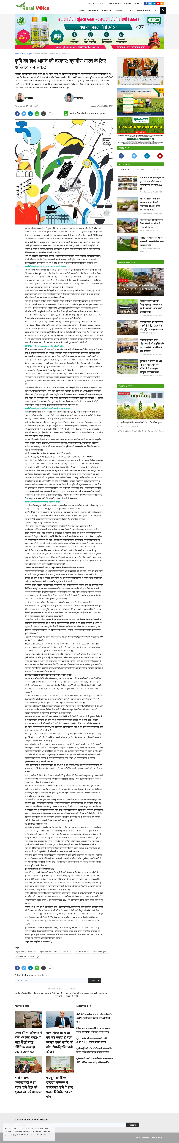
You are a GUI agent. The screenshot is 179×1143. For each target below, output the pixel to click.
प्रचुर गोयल (78, 97)
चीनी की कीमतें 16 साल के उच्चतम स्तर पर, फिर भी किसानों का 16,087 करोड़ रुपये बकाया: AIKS (150, 203)
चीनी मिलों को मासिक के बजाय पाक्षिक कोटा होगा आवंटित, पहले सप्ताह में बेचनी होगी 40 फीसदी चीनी (94, 1018)
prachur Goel (21, 956)
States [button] (118, 10)
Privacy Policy (157, 1137)
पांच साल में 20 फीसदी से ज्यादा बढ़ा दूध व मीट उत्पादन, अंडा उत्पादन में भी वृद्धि (87, 994)
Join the (87, 113)
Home (81, 10)
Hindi (138, 3)
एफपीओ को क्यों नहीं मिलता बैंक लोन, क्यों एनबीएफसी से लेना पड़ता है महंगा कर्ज (38, 994)
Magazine (127, 3)
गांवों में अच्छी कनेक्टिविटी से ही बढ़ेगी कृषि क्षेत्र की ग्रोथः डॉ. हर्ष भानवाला (28, 1084)
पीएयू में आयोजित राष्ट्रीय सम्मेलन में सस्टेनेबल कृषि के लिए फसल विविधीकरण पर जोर (59, 1087)
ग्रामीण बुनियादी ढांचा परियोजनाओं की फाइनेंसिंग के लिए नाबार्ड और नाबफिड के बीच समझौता (152, 344)
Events (130, 10)
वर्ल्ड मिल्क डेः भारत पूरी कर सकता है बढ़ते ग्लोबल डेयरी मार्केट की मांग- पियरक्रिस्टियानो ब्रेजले (59, 1042)
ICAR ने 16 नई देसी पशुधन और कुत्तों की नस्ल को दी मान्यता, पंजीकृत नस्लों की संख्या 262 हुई (152, 182)
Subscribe (94, 980)
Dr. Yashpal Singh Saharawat (150, 247)
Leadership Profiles (114, 3)
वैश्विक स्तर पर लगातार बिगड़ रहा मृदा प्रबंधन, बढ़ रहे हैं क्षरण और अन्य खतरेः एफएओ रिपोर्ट (151, 305)
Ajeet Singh (144, 332)
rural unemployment (100, 952)
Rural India (32, 952)
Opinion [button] (92, 10)
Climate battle (66, 952)
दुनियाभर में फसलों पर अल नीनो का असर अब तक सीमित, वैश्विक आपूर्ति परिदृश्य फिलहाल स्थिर (151, 365)
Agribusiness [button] (143, 10)
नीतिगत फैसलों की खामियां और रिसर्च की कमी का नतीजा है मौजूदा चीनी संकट (151, 222)
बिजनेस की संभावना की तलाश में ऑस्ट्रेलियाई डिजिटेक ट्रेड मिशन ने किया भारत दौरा (140, 423)
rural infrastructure (82, 952)
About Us (100, 3)
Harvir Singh (34, 956)
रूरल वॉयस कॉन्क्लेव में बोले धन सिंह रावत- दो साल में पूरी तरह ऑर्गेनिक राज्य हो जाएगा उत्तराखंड (28, 1042)
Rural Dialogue (27, 54)
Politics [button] (106, 10)
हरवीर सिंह (29, 97)
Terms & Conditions (141, 1137)
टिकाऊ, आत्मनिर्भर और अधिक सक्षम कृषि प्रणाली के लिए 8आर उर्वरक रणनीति (152, 240)
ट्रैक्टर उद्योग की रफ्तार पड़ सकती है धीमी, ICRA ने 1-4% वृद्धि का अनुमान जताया (151, 324)
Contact (91, 3)
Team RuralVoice (146, 191)
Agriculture (20, 952)
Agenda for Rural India (48, 952)
